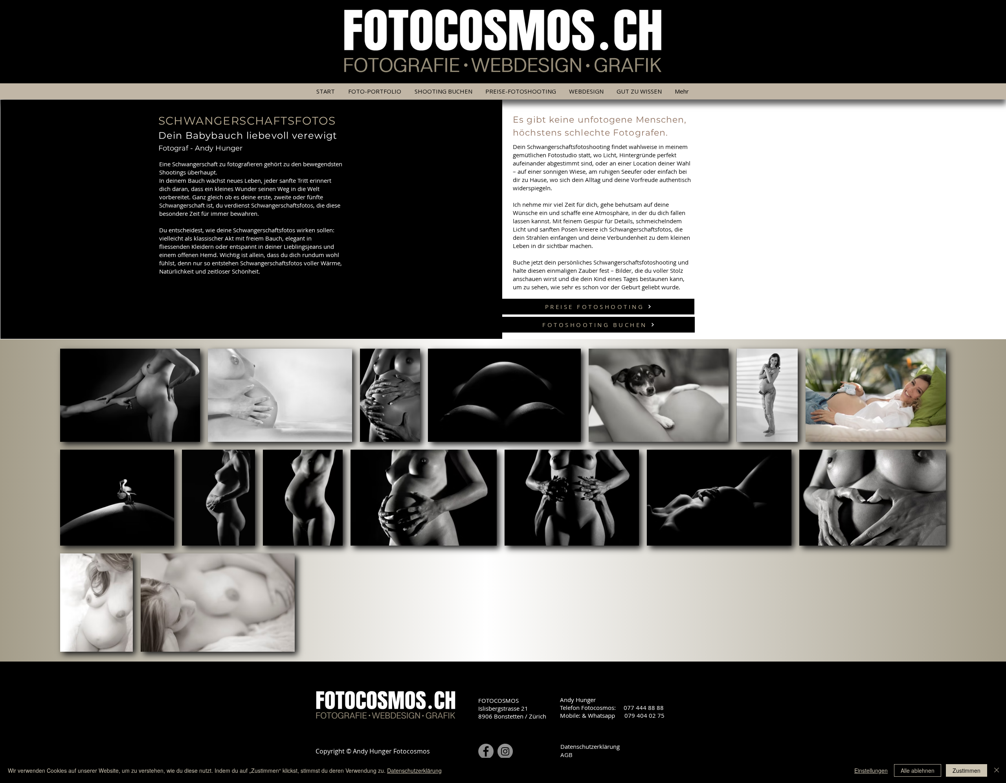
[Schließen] (996, 770)
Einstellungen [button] (871, 770)
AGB (566, 755)
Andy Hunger (218, 148)
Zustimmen (966, 770)
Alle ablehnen (917, 770)
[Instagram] (505, 751)
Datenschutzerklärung (590, 746)
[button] (521, 91)
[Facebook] (486, 751)
